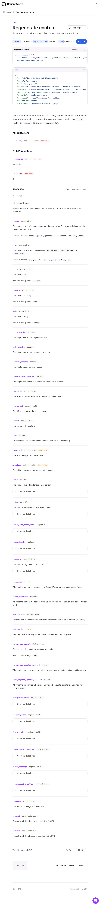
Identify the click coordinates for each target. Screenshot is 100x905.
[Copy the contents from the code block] (84, 49)
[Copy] (73, 41)
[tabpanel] (50, 88)
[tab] (16, 69)
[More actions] (96, 4)
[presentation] (48, 41)
